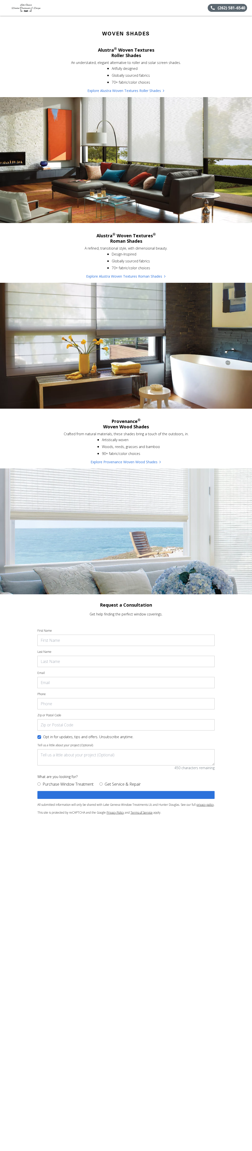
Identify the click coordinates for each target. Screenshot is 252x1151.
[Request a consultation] (126, 795)
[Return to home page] (26, 8)
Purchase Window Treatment (68, 784)
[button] (5, 7)
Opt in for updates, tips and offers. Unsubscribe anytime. (88, 736)
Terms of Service (141, 812)
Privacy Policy (115, 812)
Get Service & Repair (123, 784)
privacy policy (205, 805)
